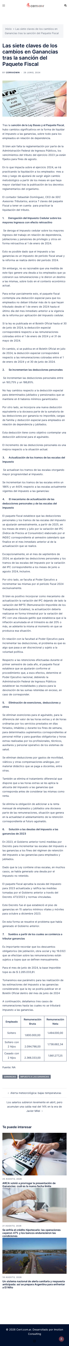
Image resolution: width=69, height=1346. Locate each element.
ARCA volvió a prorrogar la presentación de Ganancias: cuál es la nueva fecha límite (29, 1184)
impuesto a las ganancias (34, 1076)
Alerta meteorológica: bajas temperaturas (35, 1093)
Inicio (8, 28)
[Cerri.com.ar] (35, 5)
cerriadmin (13, 72)
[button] (65, 5)
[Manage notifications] (61, 1339)
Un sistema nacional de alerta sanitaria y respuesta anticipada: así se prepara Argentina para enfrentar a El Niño (33, 1284)
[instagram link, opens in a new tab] (34, 1340)
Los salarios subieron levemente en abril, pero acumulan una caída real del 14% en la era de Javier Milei (34, 1106)
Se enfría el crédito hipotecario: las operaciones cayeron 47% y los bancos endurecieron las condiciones (31, 1233)
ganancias (10, 1076)
